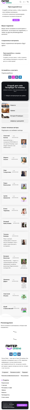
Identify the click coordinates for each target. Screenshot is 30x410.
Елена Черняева (6, 209)
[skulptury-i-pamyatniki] (5, 121)
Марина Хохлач (5, 158)
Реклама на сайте (15, 372)
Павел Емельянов (7, 184)
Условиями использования (8, 407)
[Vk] (9, 77)
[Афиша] (5, 110)
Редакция (24, 372)
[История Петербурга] (5, 116)
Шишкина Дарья (6, 280)
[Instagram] (13, 77)
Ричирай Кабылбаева (7, 222)
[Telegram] (15, 354)
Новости (13, 105)
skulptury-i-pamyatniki (17, 121)
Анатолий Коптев (6, 136)
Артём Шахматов (6, 197)
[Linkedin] (20, 77)
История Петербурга (16, 116)
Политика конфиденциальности (10, 375)
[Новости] (5, 105)
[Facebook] (16, 77)
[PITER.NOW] (7, 2)
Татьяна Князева (5, 235)
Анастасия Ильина (6, 294)
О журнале (5, 372)
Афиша (12, 110)
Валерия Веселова (6, 257)
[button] (22, 405)
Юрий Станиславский (8, 307)
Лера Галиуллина (7, 171)
